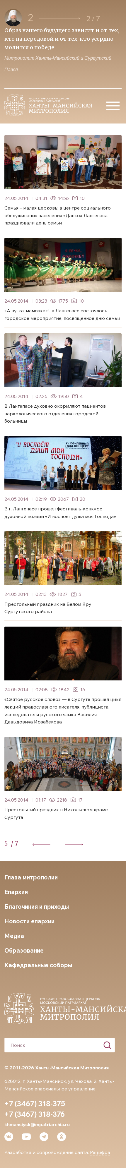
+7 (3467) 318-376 (34, 1114)
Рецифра (100, 1152)
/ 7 (14, 843)
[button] (59, 18)
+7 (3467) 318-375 (34, 1103)
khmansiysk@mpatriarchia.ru (37, 1124)
